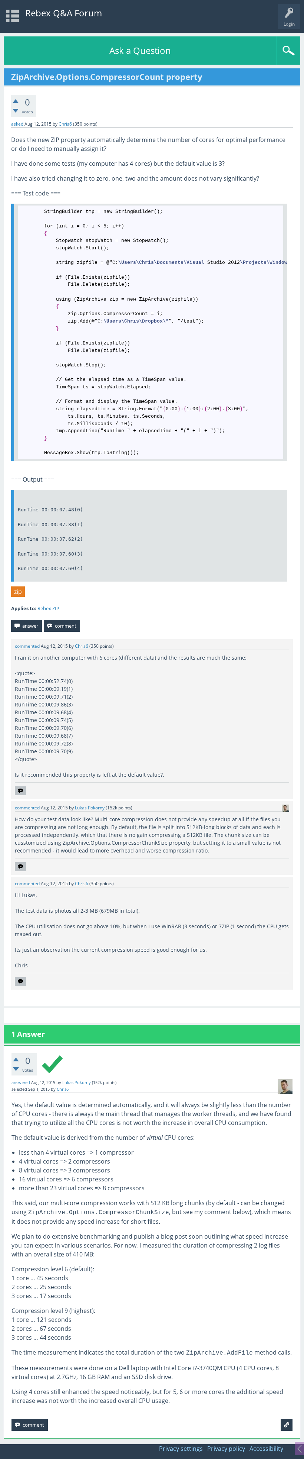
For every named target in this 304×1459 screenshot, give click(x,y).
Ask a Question (140, 50)
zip (18, 592)
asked (17, 124)
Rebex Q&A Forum (63, 13)
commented (27, 646)
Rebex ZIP (48, 608)
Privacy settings (181, 1449)
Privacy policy (226, 1449)
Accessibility (266, 1449)
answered (20, 1082)
